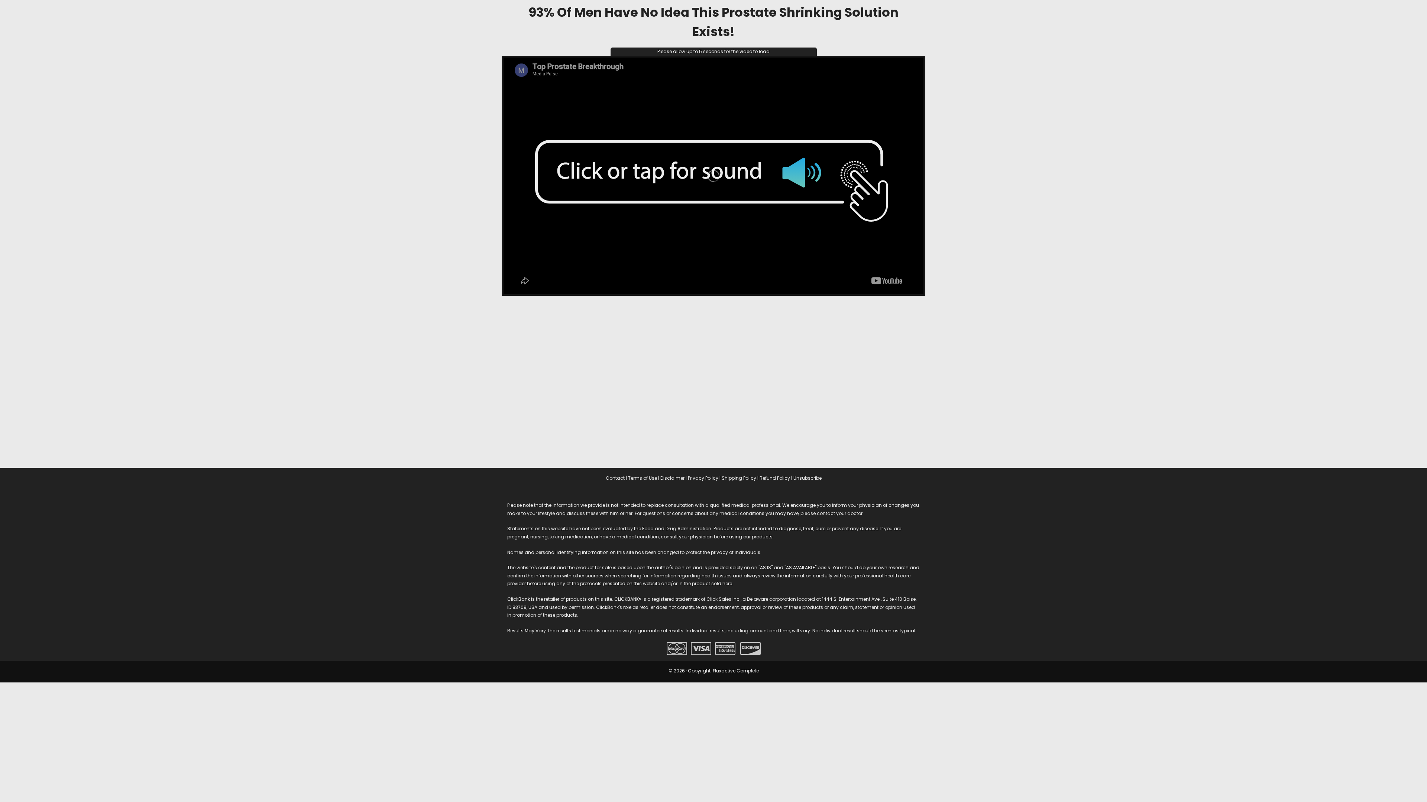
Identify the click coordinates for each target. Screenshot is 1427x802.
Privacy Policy (703, 478)
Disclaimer (672, 478)
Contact (615, 478)
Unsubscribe (807, 478)
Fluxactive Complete (736, 671)
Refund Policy (775, 478)
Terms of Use (642, 478)
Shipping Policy (739, 478)
